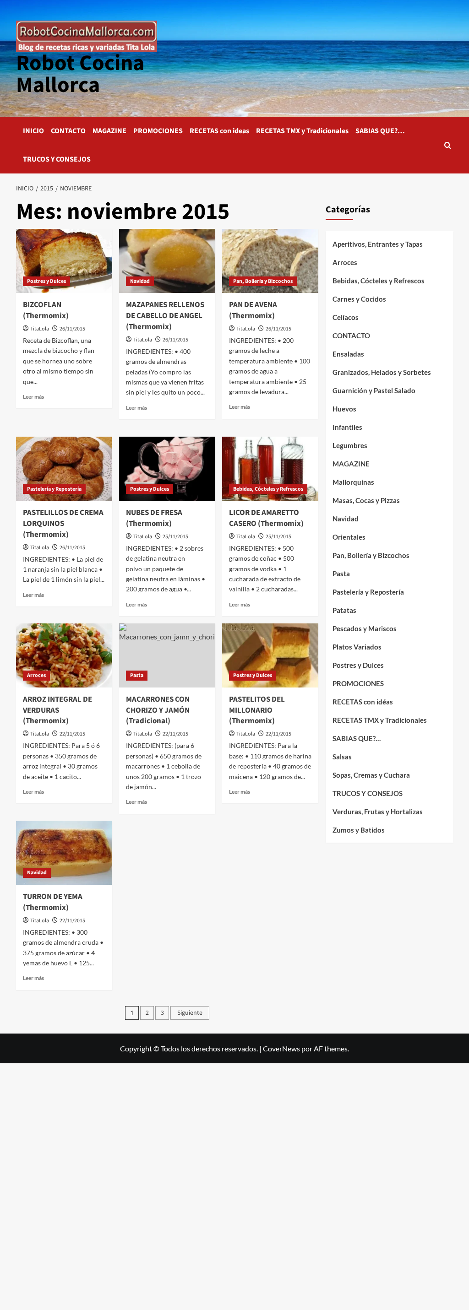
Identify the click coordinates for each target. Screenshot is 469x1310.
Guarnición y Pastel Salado (374, 390)
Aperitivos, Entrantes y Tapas (378, 244)
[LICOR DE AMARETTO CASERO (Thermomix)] (270, 469)
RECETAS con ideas (219, 131)
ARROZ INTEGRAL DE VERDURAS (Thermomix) (57, 710)
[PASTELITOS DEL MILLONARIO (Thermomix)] (270, 655)
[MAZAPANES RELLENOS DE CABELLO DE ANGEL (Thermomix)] (167, 261)
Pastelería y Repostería (54, 489)
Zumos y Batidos (359, 830)
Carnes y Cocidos (359, 299)
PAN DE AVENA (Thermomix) (253, 310)
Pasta (136, 675)
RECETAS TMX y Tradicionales (302, 131)
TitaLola (39, 329)
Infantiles (347, 427)
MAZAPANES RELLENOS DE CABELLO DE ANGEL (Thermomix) (165, 315)
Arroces (36, 675)
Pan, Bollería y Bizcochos (263, 281)
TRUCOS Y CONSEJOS (57, 159)
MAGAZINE (109, 131)
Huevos (344, 409)
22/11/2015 (72, 734)
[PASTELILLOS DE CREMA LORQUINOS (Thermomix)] (64, 469)
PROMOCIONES (158, 131)
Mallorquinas (353, 482)
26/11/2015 (72, 329)
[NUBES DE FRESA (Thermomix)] (167, 469)
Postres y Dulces (46, 281)
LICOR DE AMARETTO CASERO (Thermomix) (266, 518)
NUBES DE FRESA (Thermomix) (154, 518)
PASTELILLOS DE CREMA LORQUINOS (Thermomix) (63, 523)
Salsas (342, 756)
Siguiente (189, 1013)
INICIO (33, 131)
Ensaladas (348, 354)
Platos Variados (357, 647)
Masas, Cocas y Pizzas (366, 500)
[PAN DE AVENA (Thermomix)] (270, 261)
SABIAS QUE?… (380, 131)
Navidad (140, 281)
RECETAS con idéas (363, 702)
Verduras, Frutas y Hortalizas (378, 811)
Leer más (33, 396)
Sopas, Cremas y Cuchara (371, 775)
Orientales (349, 537)
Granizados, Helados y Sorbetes (382, 372)
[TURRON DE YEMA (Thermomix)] (64, 853)
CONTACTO (68, 131)
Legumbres (350, 445)
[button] (447, 145)
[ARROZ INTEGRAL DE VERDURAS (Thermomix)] (64, 655)
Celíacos (346, 317)
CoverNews (281, 1048)
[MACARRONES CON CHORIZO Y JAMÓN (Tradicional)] (167, 655)
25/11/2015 (175, 537)
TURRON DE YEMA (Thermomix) (52, 902)
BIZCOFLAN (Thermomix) (46, 310)
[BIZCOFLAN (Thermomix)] (64, 261)
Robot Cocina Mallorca (80, 74)
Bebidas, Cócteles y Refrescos (268, 489)
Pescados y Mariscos (365, 628)
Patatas (344, 610)
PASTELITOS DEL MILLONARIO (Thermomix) (257, 710)
